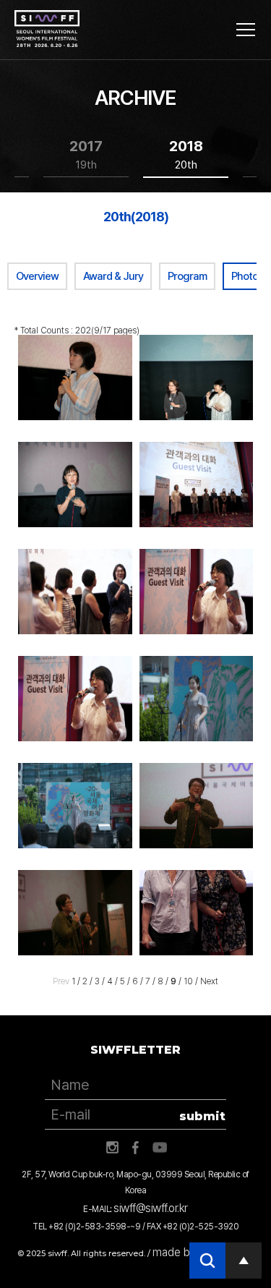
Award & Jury (113, 276)
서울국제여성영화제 (46, 29)
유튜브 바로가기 (159, 1147)
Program (187, 276)
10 (188, 981)
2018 (186, 154)
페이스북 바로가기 (136, 1147)
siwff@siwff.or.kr (150, 1208)
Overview (37, 276)
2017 (86, 154)
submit (202, 1116)
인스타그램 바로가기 (112, 1147)
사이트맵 (245, 29)
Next (209, 981)
